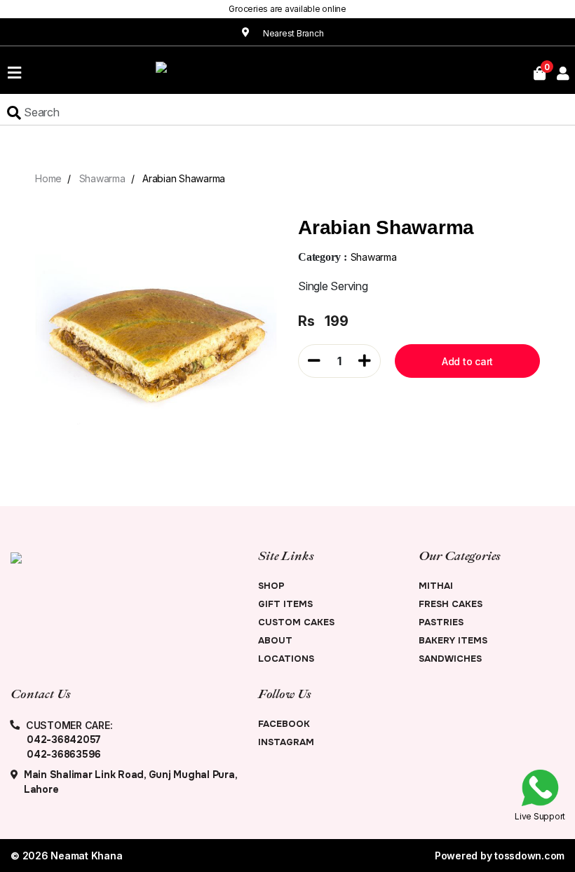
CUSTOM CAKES (296, 622)
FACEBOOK (284, 724)
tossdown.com (529, 855)
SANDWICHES (450, 659)
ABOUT (275, 640)
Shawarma (102, 178)
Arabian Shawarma (183, 178)
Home (48, 178)
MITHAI (436, 586)
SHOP (271, 586)
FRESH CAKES (450, 604)
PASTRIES (441, 622)
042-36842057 (64, 739)
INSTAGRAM (286, 742)
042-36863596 (64, 754)
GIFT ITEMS (285, 604)
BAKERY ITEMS (453, 640)
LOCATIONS (286, 659)
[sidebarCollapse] (14, 70)
